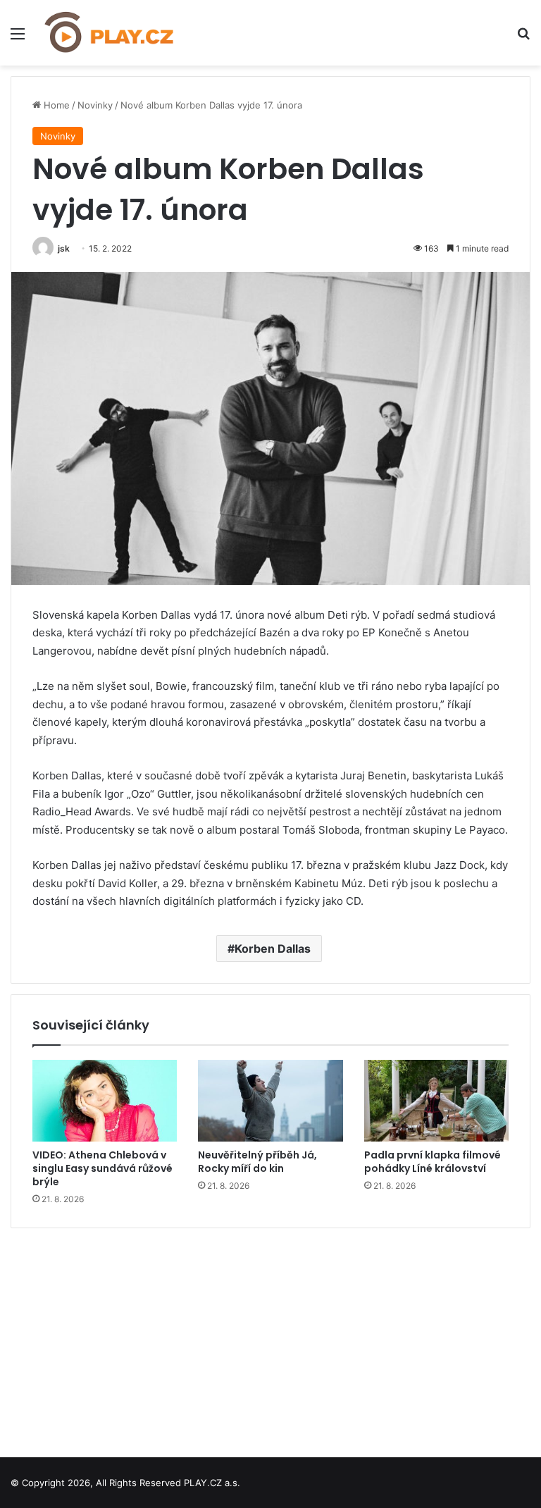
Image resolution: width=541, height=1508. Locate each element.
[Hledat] (523, 38)
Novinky (95, 105)
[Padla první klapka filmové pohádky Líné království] (436, 1101)
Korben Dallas (273, 948)
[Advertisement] (270, 1337)
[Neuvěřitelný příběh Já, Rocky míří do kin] (270, 1101)
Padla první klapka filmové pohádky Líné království (432, 1161)
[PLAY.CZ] (110, 33)
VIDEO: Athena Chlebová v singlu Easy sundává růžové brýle (102, 1168)
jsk (64, 248)
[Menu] (18, 38)
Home (55, 105)
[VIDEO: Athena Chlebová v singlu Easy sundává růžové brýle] (104, 1101)
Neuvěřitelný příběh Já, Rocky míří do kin (257, 1161)
